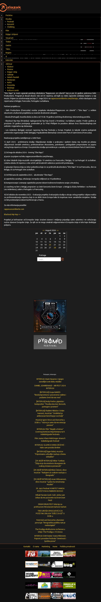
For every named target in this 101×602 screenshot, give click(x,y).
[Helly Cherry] (56, 596)
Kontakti (27, 546)
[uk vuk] (44, 575)
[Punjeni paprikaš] (44, 596)
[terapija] (31, 564)
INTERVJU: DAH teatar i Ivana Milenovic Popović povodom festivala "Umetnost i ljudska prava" (50, 538)
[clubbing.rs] (69, 554)
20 (50, 245)
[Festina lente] (31, 596)
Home (55, 546)
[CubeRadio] (69, 575)
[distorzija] (56, 554)
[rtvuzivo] (69, 596)
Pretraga (42, 255)
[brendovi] (44, 564)
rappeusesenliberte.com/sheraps (64, 98)
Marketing (46, 546)
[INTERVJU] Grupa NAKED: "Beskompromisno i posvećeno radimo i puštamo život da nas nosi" (50, 395)
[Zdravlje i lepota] (69, 585)
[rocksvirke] (56, 585)
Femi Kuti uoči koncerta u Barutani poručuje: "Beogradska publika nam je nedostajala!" (50, 522)
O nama (36, 546)
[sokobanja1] (44, 585)
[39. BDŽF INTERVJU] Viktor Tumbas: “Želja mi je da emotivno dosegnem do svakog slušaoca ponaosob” (50, 463)
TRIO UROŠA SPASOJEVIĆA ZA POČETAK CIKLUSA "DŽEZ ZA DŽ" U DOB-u (50, 513)
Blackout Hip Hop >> (12, 214)
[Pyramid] (50, 342)
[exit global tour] (50, 316)
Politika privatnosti (67, 546)
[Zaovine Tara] (44, 554)
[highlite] (31, 585)
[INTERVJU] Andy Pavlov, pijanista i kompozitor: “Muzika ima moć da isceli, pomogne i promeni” (50, 404)
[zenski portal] (56, 575)
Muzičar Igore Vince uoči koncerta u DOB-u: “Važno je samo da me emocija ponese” (50, 422)
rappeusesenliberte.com (14, 209)
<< (43, 230)
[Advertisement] (50, 279)
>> (57, 230)
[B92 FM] (31, 554)
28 (55, 248)
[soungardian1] (31, 575)
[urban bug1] (69, 564)
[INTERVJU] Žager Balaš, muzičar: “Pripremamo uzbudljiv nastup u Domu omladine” (50, 454)
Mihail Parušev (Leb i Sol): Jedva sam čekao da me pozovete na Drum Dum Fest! (50, 497)
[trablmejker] (56, 564)
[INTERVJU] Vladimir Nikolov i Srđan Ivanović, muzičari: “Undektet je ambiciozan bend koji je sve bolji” (50, 413)
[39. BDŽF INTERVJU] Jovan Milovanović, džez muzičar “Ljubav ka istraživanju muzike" (50, 482)
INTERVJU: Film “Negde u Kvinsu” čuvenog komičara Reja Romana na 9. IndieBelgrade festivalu (50, 431)
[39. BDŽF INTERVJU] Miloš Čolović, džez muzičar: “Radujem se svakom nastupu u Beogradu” (50, 472)
